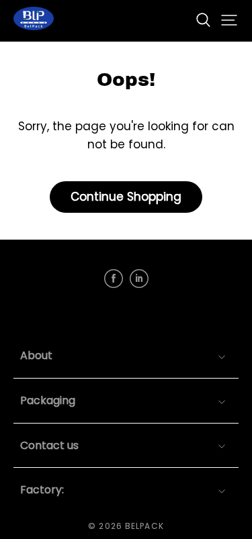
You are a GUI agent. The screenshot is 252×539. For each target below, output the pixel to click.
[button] (203, 20)
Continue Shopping (126, 197)
